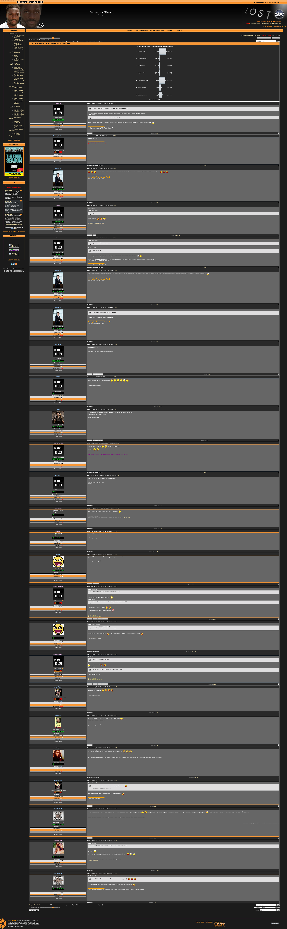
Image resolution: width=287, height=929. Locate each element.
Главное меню (13, 33)
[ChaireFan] (101, 264)
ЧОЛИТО (90, 616)
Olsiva (47, 39)
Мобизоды (16, 121)
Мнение (16, 60)
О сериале (17, 36)
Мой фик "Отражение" (93, 860)
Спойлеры (16, 54)
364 (116, 531)
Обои (15, 123)
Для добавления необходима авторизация (13, 225)
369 (116, 687)
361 (118, 443)
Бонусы (16, 105)
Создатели (17, 67)
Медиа (11, 118)
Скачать (11, 86)
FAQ (15, 51)
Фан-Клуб (16, 133)
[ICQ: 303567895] (94, 267)
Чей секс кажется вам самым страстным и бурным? (63, 41)
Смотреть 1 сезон (19, 109)
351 (116, 103)
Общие (16, 63)
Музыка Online (265, 23)
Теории (16, 56)
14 (50, 38)
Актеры (16, 66)
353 (115, 168)
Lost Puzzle (17, 122)
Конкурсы (16, 43)
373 (116, 808)
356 (116, 270)
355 (115, 238)
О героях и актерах (44, 41)
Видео (15, 55)
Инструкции (17, 106)
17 (56, 38)
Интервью (16, 58)
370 (116, 715)
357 (116, 307)
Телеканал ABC (18, 117)
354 (115, 205)
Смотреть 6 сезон (19, 115)
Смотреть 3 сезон (19, 111)
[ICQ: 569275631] (94, 165)
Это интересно (18, 68)
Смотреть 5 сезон (19, 114)
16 (54, 38)
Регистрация (274, 23)
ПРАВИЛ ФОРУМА (125, 517)
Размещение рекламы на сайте (19, 49)
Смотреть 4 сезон (19, 113)
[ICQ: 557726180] (94, 374)
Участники (257, 35)
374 (116, 840)
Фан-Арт (16, 132)
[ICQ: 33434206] (94, 440)
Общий (36, 41)
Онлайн (11, 107)
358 (116, 344)
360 (116, 409)
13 (48, 38)
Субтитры (16, 103)
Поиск (273, 35)
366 (116, 586)
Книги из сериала (18, 129)
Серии (15, 62)
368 (116, 654)
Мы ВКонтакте (18, 46)
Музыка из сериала (19, 128)
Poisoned (43, 39)
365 (116, 554)
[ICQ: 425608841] (99, 619)
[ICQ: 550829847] (94, 472)
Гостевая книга (18, 44)
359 (115, 377)
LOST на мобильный (17, 38)
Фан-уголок (12, 130)
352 (115, 136)
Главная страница (255, 23)
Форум (11, 136)
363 (118, 508)
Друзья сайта (17, 41)
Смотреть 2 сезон (19, 110)
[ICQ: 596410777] (94, 235)
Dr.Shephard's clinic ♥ (93, 223)
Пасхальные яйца (19, 59)
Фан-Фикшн (17, 134)
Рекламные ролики (19, 119)
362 (118, 475)
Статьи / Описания (14, 64)
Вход (280, 23)
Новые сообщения (247, 35)
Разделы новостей (14, 52)
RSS (277, 35)
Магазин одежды (18, 40)
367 (116, 621)
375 (116, 873)
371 (116, 747)
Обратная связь (18, 47)
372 (116, 780)
